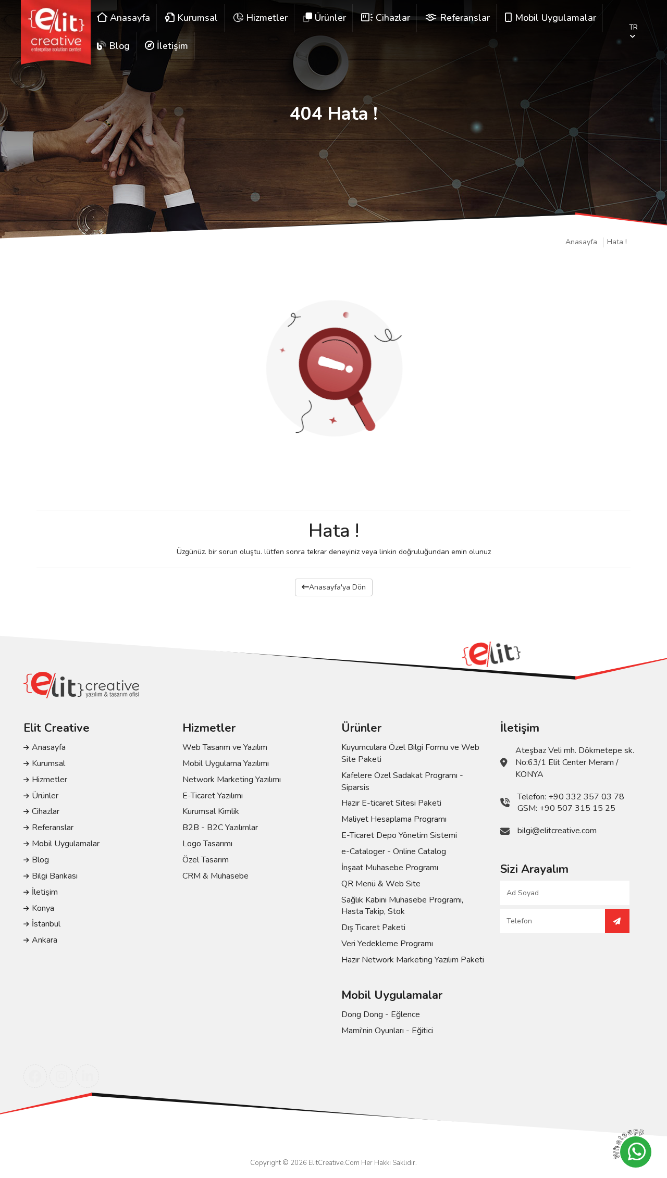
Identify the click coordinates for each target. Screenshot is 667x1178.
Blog (40, 860)
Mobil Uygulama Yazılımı (225, 763)
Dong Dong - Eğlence (380, 1014)
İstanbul (46, 924)
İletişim (45, 892)
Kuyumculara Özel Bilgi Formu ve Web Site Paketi (410, 753)
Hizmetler (49, 779)
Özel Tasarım (205, 860)
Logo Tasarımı (207, 843)
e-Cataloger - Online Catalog (393, 851)
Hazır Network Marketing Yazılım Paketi (412, 960)
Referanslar (52, 827)
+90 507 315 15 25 (577, 808)
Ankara (44, 940)
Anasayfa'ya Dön (337, 587)
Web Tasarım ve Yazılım (224, 747)
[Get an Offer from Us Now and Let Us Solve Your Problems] (617, 921)
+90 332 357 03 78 (586, 797)
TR (633, 27)
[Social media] (35, 1076)
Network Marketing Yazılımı (231, 779)
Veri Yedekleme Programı (387, 943)
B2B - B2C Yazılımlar (220, 827)
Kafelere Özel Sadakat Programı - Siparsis (402, 781)
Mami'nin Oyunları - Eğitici (387, 1030)
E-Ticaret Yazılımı (212, 795)
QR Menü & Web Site (381, 883)
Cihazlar (45, 811)
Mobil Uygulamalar (66, 843)
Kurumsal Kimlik (210, 811)
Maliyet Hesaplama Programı (394, 819)
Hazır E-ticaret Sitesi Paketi (391, 803)
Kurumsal (48, 763)
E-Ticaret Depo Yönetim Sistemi (399, 835)
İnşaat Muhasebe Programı (389, 867)
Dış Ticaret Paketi (373, 927)
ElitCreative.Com (334, 1163)
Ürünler (45, 795)
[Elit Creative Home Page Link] (56, 32)
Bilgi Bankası (55, 876)
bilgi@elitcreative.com (557, 830)
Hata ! (617, 242)
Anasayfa (581, 242)
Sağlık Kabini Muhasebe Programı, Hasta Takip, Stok (402, 906)
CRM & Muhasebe (215, 876)
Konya (43, 908)
